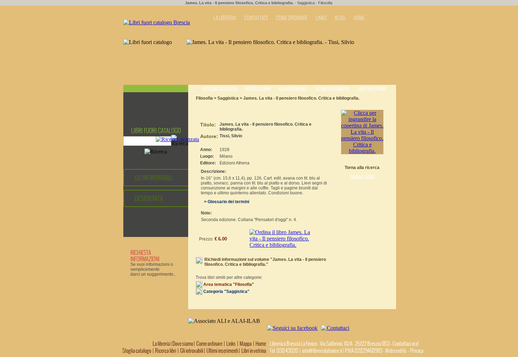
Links (231, 343)
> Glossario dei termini (225, 201)
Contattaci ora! (406, 343)
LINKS (321, 17)
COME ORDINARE (292, 17)
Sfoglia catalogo (220, 89)
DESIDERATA (149, 198)
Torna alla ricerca (362, 167)
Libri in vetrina (372, 89)
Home (260, 343)
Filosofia (325, 3)
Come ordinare (209, 343)
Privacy (417, 350)
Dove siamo (183, 343)
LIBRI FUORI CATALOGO (156, 130)
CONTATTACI (256, 17)
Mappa (246, 343)
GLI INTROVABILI (153, 177)
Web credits (396, 350)
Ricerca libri (258, 89)
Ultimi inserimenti (332, 89)
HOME (359, 17)
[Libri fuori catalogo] (156, 22)
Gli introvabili (293, 89)
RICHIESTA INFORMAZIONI (144, 256)
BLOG (340, 17)
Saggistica (306, 3)
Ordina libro (362, 177)
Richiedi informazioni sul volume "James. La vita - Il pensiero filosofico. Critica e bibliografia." (265, 262)
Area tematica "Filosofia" (228, 284)
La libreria (162, 343)
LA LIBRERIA (225, 17)
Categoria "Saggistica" (226, 291)
